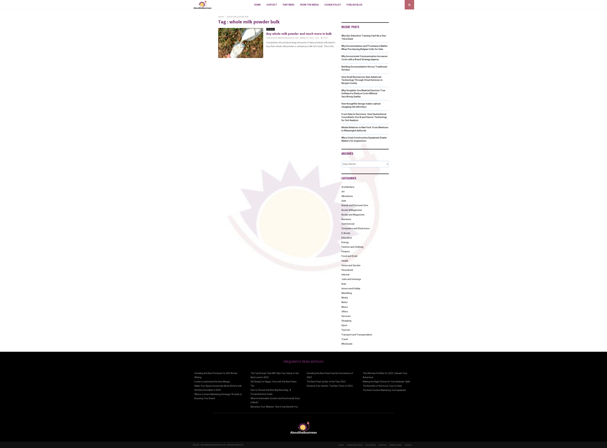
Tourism (345, 330)
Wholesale (346, 344)
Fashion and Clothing (352, 247)
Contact (271, 4)
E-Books (345, 233)
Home (257, 4)
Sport (344, 325)
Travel (344, 339)
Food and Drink (349, 256)
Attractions (347, 196)
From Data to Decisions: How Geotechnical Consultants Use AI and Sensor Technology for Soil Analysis (364, 117)
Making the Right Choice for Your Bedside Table (386, 381)
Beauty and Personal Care (354, 205)
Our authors (370, 445)
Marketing (346, 293)
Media (344, 297)
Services (270, 29)
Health (344, 261)
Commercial (347, 224)
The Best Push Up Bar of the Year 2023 (326, 381)
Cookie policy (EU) (354, 445)
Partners (288, 4)
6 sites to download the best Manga (212, 381)
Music (344, 307)
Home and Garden (350, 265)
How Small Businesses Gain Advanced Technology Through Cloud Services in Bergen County (361, 80)
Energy (345, 242)
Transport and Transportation (356, 334)
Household (347, 270)
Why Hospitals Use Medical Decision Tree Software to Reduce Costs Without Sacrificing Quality (363, 93)
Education (346, 237)
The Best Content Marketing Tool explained (384, 390)
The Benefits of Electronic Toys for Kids (382, 386)
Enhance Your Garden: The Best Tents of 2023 (330, 386)
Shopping (346, 320)
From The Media (309, 4)
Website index (395, 445)
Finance (345, 251)
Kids (343, 284)
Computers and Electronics (355, 228)
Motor (344, 302)
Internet (345, 274)
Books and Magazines (353, 214)
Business (346, 219)
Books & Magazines (351, 210)
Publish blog (354, 4)
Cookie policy (332, 4)
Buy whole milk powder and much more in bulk (299, 34)
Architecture (347, 187)
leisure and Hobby (350, 288)
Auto (343, 200)
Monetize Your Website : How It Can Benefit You (274, 406)
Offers (344, 311)
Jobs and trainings (351, 279)
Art (342, 191)
